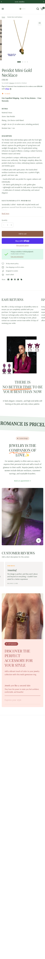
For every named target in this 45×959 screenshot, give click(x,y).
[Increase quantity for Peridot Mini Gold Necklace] (11, 225)
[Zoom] (39, 23)
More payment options (22, 245)
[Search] (38, 8)
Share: (4, 279)
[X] (11, 279)
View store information (17, 256)
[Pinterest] (15, 279)
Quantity (4, 220)
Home (3, 17)
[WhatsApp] (18, 279)
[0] (41, 8)
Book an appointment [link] (21, 481)
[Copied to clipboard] (21, 279)
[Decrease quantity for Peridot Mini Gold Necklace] (4, 225)
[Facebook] (8, 279)
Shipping (11, 83)
